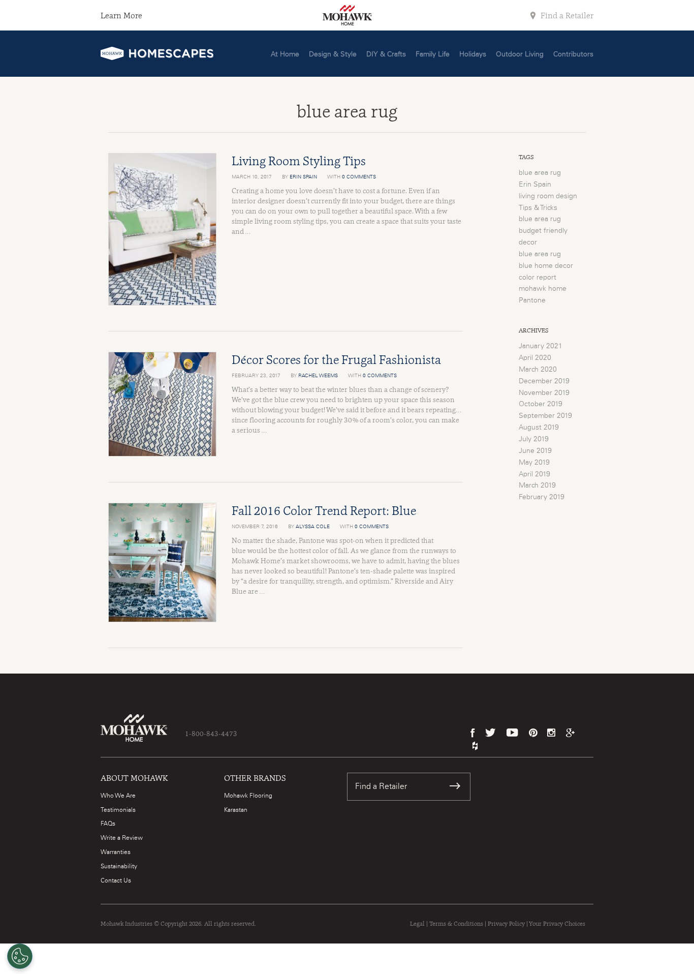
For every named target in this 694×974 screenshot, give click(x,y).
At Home (285, 54)
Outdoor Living (520, 54)
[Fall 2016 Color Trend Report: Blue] (162, 562)
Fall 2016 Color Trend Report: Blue (324, 511)
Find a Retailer (566, 15)
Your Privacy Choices (557, 924)
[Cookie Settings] (20, 956)
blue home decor (546, 265)
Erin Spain (303, 176)
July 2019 (534, 439)
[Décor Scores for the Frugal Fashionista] (162, 404)
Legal (417, 924)
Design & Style (333, 54)
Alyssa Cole (313, 526)
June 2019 (535, 450)
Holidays (472, 54)
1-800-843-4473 (211, 733)
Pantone (532, 300)
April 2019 (534, 474)
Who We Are (118, 796)
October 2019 (540, 404)
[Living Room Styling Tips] (162, 229)
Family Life (433, 54)
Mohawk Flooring (248, 796)
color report (537, 277)
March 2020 (538, 369)
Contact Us (116, 880)
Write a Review (122, 838)
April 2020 (535, 357)
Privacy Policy (506, 924)
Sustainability (119, 866)
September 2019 (545, 415)
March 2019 (537, 485)
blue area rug (540, 172)
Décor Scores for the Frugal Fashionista (336, 360)
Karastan (235, 810)
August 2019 (539, 427)
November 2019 (544, 393)
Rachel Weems (318, 375)
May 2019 (534, 462)
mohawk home (542, 288)
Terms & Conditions (456, 924)
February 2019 (541, 497)
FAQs (108, 823)
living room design (548, 196)
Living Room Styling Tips (299, 161)
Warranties (116, 852)
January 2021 (540, 346)
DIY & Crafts (386, 54)
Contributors (573, 54)
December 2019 (544, 381)
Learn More (121, 15)
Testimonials (118, 810)
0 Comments (359, 176)
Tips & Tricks (538, 207)
